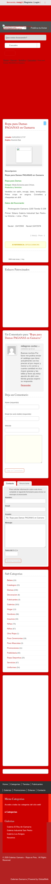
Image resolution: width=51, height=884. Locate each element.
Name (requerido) (12, 403)
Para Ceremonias (15, 638)
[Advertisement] (25, 91)
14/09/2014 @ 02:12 (28, 349)
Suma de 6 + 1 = (11, 550)
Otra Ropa (11, 633)
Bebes (10, 580)
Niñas (9, 624)
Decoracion (12, 595)
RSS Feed (42, 2)
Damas (13, 60)
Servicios (11, 662)
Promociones (13, 648)
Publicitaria (12, 653)
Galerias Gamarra (19, 879)
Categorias (15, 784)
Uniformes (11, 667)
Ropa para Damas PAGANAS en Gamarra (20, 125)
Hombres (11, 614)
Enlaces (31, 790)
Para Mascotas (14, 643)
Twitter (47, 2)
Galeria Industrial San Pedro (19, 830)
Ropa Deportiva (14, 658)
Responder (26, 385)
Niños (9, 628)
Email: (7, 506)
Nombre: (8, 498)
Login (36, 2)
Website (8, 426)
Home (6, 60)
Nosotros (11, 837)
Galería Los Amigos (16, 834)
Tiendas (26, 784)
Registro (28, 2)
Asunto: (8, 514)
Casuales (32, 60)
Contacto (41, 790)
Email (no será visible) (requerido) (18, 414)
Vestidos (22, 60)
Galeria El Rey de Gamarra (19, 827)
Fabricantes (12, 599)
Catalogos (11, 585)
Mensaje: (8, 523)
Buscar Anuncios (10, 53)
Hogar (10, 609)
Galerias (11, 604)
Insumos (11, 619)
